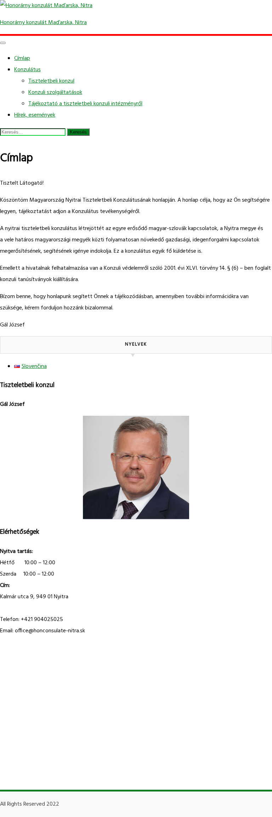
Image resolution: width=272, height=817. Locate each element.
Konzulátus (27, 69)
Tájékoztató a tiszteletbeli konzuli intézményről (85, 103)
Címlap (22, 58)
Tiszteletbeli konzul (51, 81)
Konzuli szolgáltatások (55, 92)
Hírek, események (34, 115)
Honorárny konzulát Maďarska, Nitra (43, 22)
